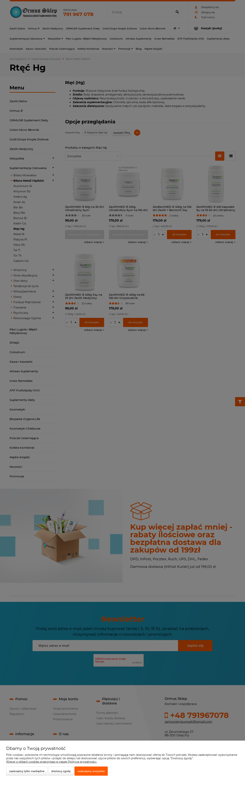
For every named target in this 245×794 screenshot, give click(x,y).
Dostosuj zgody (61, 771)
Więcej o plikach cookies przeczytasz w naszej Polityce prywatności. (51, 761)
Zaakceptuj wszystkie (91, 771)
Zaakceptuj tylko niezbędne (26, 771)
